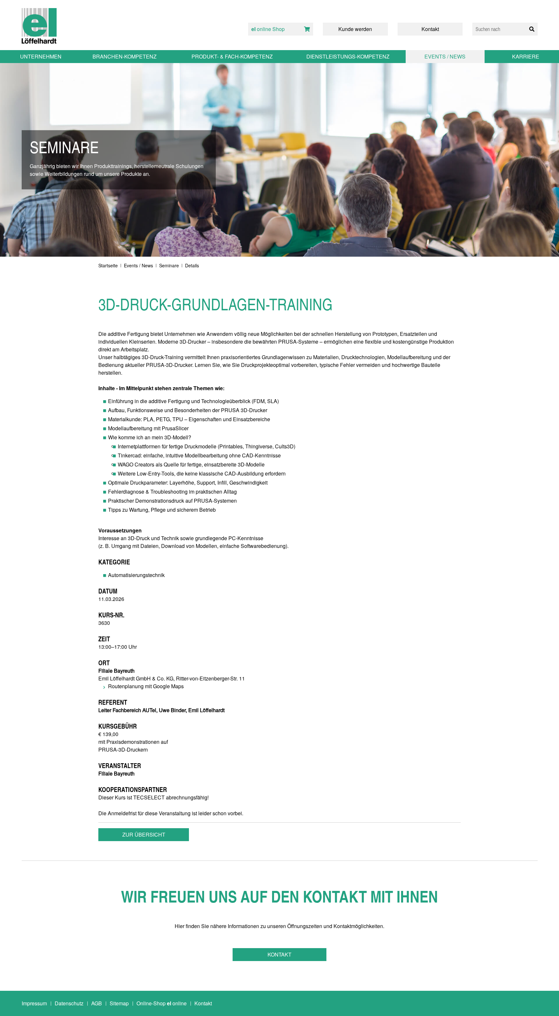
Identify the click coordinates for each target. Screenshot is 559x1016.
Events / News (138, 265)
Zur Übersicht (143, 834)
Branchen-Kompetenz (125, 56)
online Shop (268, 29)
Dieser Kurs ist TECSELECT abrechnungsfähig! (153, 797)
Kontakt (279, 954)
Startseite (108, 265)
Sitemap (119, 1003)
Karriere (525, 56)
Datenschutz (69, 1003)
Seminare (169, 265)
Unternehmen (40, 56)
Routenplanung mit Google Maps (146, 686)
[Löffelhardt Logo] (39, 26)
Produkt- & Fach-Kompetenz (232, 56)
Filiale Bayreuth (116, 773)
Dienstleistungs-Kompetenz (347, 56)
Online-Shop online (162, 1003)
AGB (96, 1003)
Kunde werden (355, 29)
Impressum (34, 1003)
